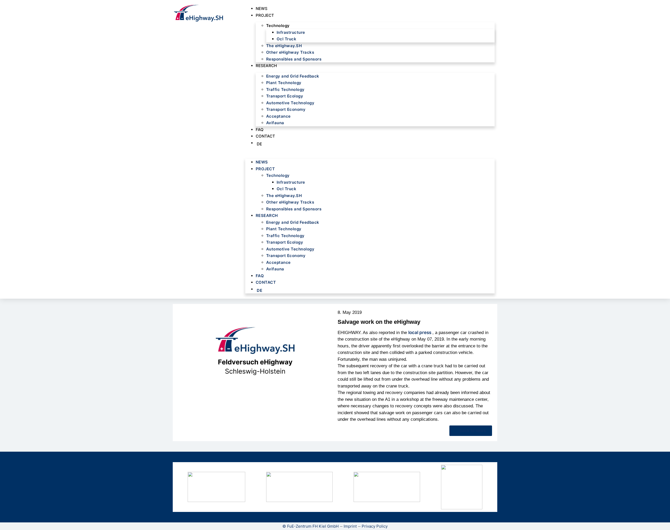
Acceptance (278, 116)
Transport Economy (286, 109)
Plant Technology (284, 82)
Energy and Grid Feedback (292, 76)
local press (420, 332)
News (261, 8)
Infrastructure (291, 32)
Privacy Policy (375, 526)
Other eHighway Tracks (290, 52)
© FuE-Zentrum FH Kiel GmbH (310, 526)
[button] (370, 152)
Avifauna (275, 122)
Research (266, 65)
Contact (265, 136)
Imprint (350, 526)
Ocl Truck (287, 38)
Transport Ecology (284, 96)
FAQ (260, 129)
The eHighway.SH (284, 45)
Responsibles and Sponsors (294, 59)
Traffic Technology (285, 89)
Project (265, 15)
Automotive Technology (290, 102)
